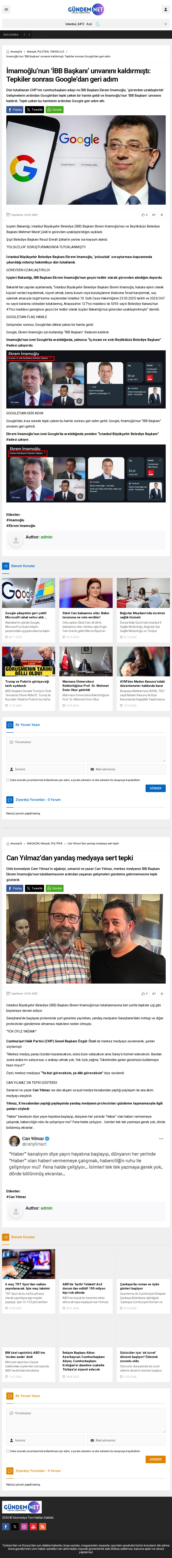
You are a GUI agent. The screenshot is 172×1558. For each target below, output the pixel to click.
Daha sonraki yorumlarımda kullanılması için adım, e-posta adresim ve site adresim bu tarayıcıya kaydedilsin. (75, 780)
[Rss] (42, 1526)
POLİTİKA (43, 51)
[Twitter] (14, 1526)
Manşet (31, 51)
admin (46, 536)
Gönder (57, 109)
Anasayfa (16, 51)
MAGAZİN (33, 843)
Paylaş (17, 109)
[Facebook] (5, 1526)
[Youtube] (33, 1526)
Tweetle (37, 109)
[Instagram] (24, 1526)
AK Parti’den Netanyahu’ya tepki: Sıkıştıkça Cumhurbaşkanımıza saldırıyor (63, 34)
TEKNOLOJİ (57, 51)
